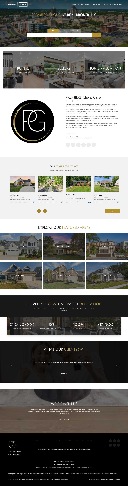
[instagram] (83, 145)
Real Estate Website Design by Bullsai (64, 464)
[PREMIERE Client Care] (32, 124)
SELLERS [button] (87, 4)
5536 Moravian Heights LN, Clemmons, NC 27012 (105, 199)
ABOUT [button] (74, 4)
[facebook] (68, 145)
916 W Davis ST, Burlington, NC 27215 (46, 199)
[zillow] (78, 145)
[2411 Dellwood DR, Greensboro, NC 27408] (78, 191)
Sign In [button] (119, 4)
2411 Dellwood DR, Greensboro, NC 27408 (75, 198)
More (112, 211)
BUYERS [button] (80, 4)
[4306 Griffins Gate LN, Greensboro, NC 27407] (22, 191)
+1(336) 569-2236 (70, 134)
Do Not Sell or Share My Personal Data (63, 461)
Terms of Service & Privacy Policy (16, 479)
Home (67, 4)
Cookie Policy (30, 479)
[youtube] (88, 145)
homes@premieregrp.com (73, 136)
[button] (17, 4)
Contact (105, 4)
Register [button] (113, 4)
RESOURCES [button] (96, 4)
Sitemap (58, 479)
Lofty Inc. (97, 479)
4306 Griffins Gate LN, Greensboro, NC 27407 (20, 199)
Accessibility (64, 479)
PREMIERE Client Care (83, 97)
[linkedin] (73, 145)
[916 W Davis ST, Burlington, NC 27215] (50, 191)
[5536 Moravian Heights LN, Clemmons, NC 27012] (106, 191)
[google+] (94, 145)
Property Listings (50, 479)
